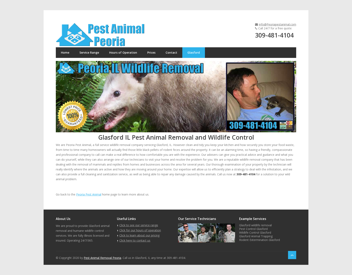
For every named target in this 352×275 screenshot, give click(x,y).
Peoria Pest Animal (88, 194)
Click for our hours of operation (140, 230)
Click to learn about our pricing (139, 235)
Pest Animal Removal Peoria (102, 258)
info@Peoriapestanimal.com (277, 24)
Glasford (193, 52)
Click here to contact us (134, 240)
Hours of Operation (123, 52)
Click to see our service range (138, 225)
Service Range (89, 52)
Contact (171, 52)
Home (65, 52)
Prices (151, 52)
